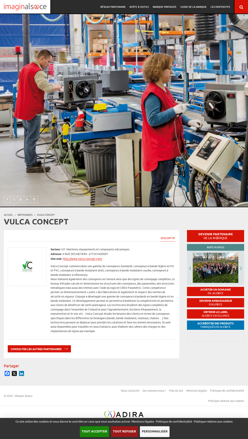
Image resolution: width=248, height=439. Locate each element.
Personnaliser (155, 432)
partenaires (24, 214)
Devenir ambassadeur (215, 302)
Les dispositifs (220, 6)
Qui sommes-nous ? (154, 390)
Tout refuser (124, 432)
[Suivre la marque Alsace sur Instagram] (34, 199)
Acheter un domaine (215, 291)
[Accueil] (25, 7)
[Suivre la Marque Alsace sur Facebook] (7, 199)
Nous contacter (130, 390)
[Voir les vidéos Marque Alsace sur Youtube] (20, 199)
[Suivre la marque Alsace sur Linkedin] (27, 199)
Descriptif (168, 238)
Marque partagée (165, 6)
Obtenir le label (215, 313)
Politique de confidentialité (227, 390)
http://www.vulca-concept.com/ (82, 258)
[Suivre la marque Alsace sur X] (14, 199)
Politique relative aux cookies (226, 400)
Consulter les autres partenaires (36, 349)
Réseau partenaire (113, 6)
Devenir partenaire (215, 236)
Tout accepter (94, 432)
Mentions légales (196, 390)
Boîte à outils (139, 6)
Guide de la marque (193, 6)
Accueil (8, 214)
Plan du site (176, 390)
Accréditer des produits (215, 325)
